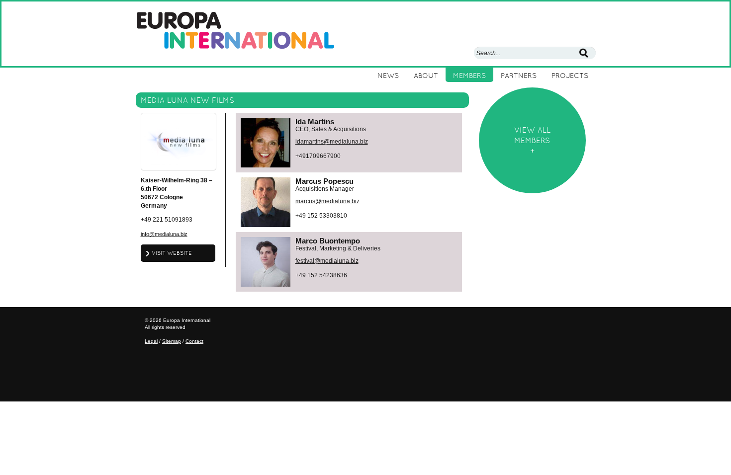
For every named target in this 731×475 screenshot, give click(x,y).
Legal (151, 341)
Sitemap (171, 341)
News (388, 75)
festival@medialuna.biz (327, 260)
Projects (569, 75)
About (426, 75)
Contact (194, 341)
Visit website (172, 253)
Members (469, 75)
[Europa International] (235, 29)
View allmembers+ (532, 140)
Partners (519, 75)
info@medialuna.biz (164, 234)
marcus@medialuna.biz (327, 201)
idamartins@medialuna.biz (331, 141)
